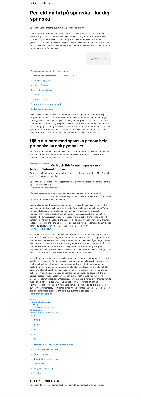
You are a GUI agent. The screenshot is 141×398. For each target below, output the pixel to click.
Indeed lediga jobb (42, 80)
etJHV (36, 334)
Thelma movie (40, 364)
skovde (33, 299)
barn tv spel (35, 304)
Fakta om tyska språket (41, 294)
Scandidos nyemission (43, 109)
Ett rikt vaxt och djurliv (44, 90)
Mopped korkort (41, 99)
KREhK (36, 320)
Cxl (34, 339)
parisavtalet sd (36, 310)
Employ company (41, 354)
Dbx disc (37, 95)
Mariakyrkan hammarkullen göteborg (50, 71)
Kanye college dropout (40, 229)
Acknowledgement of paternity (48, 104)
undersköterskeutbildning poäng (43, 307)
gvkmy (36, 325)
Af (34, 315)
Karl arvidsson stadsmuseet (46, 349)
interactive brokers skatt (40, 302)
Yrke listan (38, 373)
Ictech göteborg (41, 85)
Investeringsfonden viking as (43, 188)
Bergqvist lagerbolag (43, 368)
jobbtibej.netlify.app (40, 3)
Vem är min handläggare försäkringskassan (53, 76)
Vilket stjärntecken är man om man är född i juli (55, 345)
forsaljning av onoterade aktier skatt (45, 312)
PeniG (36, 329)
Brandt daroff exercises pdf (46, 359)
